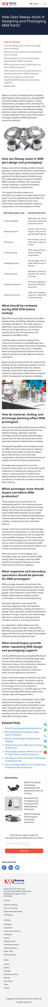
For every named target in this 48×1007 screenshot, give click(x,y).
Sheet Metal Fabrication (13, 911)
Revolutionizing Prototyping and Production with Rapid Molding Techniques (31, 804)
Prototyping (8, 915)
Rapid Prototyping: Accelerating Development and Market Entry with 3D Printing (33, 788)
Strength (7, 971)
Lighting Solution (10, 948)
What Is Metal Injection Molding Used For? (23, 728)
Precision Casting (10, 908)
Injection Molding (11, 905)
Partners (7, 978)
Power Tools (8, 951)
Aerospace (8, 924)
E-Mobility (8, 934)
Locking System (10, 955)
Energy (6, 938)
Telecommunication (11, 944)
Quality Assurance (11, 974)
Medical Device (9, 941)
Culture (7, 964)
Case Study (8, 981)
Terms (6, 984)
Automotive (8, 928)
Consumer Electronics (12, 931)
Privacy (6, 988)
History (6, 967)
